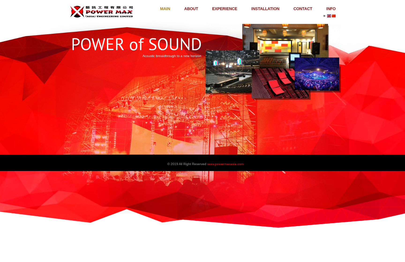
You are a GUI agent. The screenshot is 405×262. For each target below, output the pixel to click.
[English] (329, 16)
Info (331, 9)
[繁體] (324, 16)
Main (165, 9)
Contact (302, 9)
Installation (265, 9)
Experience (224, 9)
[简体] (333, 16)
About (191, 9)
